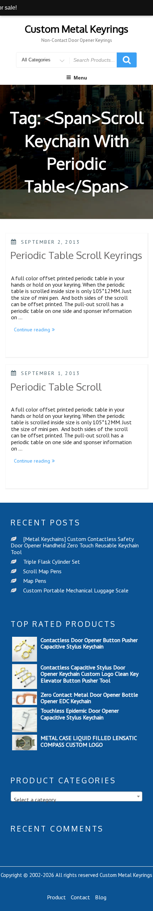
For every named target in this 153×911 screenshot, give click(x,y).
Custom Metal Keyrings (76, 28)
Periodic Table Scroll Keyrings (76, 255)
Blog (100, 897)
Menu (80, 78)
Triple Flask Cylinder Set (51, 561)
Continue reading (36, 330)
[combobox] (76, 796)
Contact (80, 897)
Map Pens (34, 580)
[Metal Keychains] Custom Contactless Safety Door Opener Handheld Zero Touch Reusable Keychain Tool (75, 545)
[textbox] (76, 799)
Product (56, 897)
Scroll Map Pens (42, 571)
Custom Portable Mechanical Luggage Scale (75, 590)
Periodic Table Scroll (55, 386)
